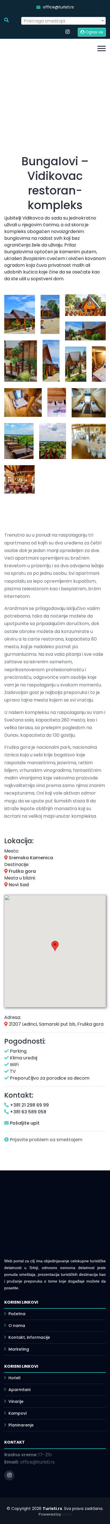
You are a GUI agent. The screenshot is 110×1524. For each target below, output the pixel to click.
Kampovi (17, 1413)
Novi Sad (18, 884)
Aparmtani (19, 1389)
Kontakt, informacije (29, 1337)
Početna (16, 1314)
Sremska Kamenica (30, 857)
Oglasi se (93, 32)
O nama (16, 1325)
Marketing (18, 1349)
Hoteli (14, 1378)
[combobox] (63, 21)
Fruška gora (22, 871)
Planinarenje (21, 1425)
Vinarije (15, 1401)
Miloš (67, 1514)
